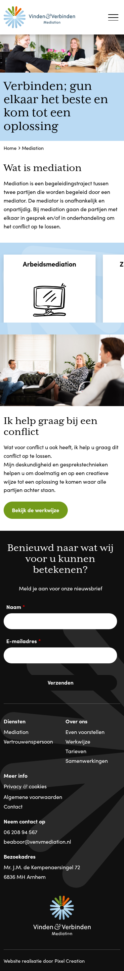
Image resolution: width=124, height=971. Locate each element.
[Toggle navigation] (113, 17)
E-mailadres (23, 640)
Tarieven (75, 751)
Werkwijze (77, 741)
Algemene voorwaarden (33, 796)
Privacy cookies (25, 786)
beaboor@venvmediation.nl (37, 841)
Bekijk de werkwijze (35, 510)
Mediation (16, 731)
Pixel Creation (70, 960)
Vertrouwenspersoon (28, 741)
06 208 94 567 (20, 831)
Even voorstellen (84, 731)
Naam (15, 606)
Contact (13, 806)
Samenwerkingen (86, 760)
